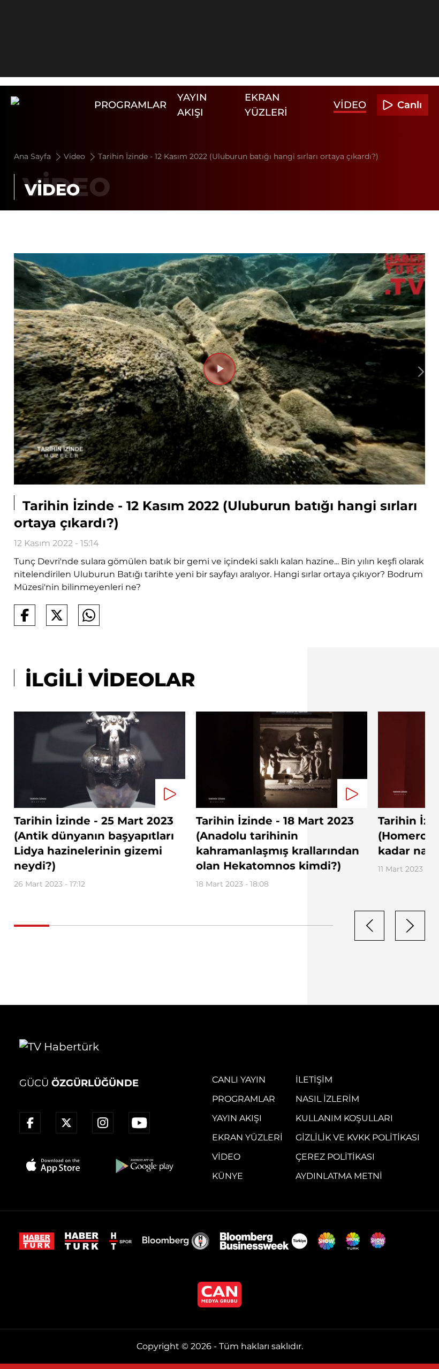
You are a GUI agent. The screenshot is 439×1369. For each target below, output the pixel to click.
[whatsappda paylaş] (89, 615)
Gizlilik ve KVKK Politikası (358, 1137)
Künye (227, 1176)
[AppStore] (53, 1165)
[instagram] (102, 1122)
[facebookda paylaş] (24, 615)
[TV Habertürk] (50, 105)
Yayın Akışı (237, 1118)
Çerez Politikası (335, 1157)
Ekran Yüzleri (247, 1137)
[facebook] (30, 1122)
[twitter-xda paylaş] (56, 615)
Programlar (130, 105)
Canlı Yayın (239, 1080)
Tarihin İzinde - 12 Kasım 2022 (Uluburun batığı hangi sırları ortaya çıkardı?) (238, 156)
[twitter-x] (66, 1122)
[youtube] (139, 1122)
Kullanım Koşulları (344, 1118)
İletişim (314, 1080)
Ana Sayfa (33, 156)
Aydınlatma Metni (339, 1176)
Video (350, 105)
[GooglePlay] (143, 1165)
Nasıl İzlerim (327, 1099)
